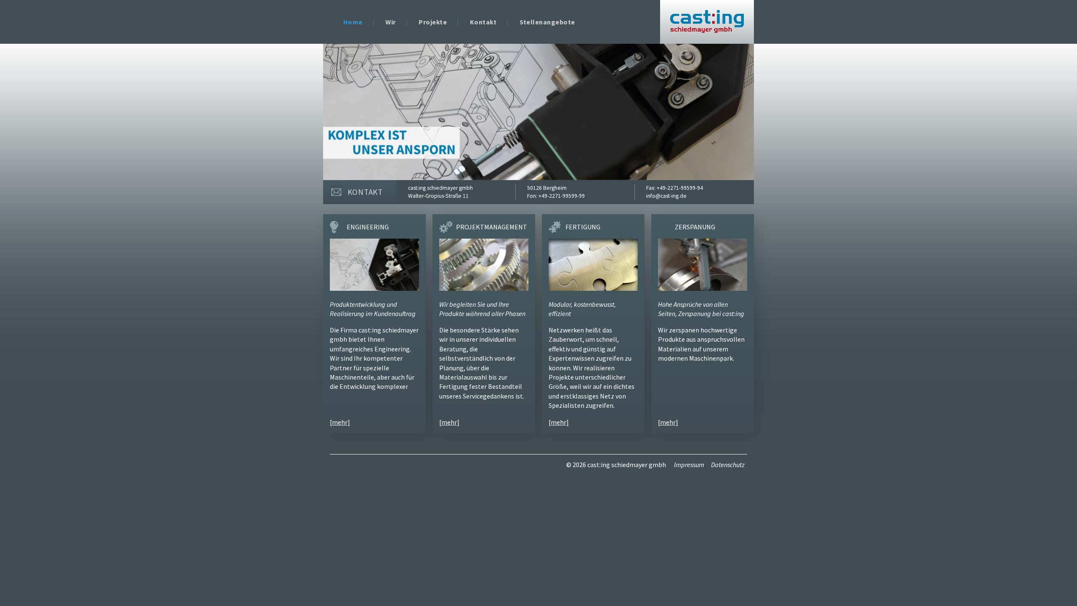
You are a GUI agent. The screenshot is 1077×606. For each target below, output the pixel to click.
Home (353, 22)
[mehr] (340, 422)
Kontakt (483, 22)
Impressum (689, 464)
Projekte (433, 22)
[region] (538, 112)
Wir (390, 22)
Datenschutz (728, 464)
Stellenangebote (547, 22)
